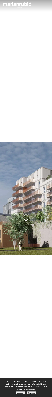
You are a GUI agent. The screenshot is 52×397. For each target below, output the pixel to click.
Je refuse (31, 393)
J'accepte (20, 393)
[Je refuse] (48, 387)
